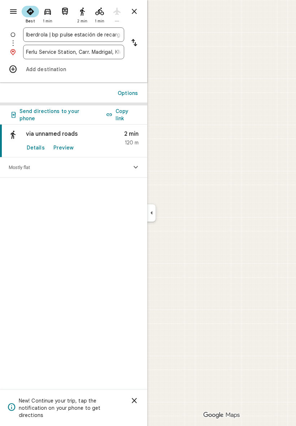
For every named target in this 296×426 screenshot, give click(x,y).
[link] (73, 141)
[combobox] (73, 34)
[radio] (30, 13)
